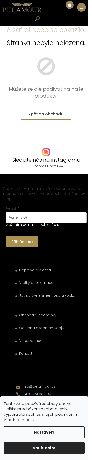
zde (36, 420)
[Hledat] (37, 18)
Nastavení (44, 432)
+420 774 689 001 (37, 394)
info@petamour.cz (39, 386)
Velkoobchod (31, 341)
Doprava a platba (35, 270)
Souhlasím (44, 448)
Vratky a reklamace (36, 283)
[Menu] (81, 7)
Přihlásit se (22, 242)
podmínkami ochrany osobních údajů (44, 227)
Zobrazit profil (46, 166)
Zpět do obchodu (46, 114)
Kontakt (25, 353)
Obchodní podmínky (37, 315)
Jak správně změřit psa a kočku (47, 295)
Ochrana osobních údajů (41, 328)
